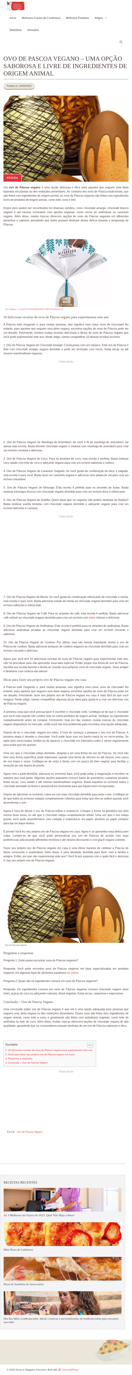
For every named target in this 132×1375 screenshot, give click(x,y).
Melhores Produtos (77, 18)
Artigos (98, 18)
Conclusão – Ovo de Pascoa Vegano (28, 1062)
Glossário (33, 30)
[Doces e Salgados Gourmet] (15, 6)
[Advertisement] (66, 401)
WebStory (16, 30)
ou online (72, 972)
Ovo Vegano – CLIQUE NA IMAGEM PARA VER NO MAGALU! (34, 309)
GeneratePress (70, 1369)
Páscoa (12, 177)
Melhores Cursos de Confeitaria (41, 18)
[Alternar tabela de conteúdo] (88, 1045)
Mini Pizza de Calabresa (18, 1249)
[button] (121, 42)
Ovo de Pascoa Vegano (29, 1131)
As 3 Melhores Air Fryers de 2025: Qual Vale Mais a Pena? (39, 1215)
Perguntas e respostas (20, 1058)
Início (13, 18)
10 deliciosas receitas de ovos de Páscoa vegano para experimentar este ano (50, 1050)
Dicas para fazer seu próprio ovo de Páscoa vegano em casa (41, 1054)
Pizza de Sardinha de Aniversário (24, 1284)
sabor (92, 617)
